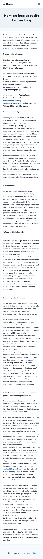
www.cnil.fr (30, 360)
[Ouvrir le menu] (39, 3)
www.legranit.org (9, 48)
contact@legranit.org (12, 100)
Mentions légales (29, 553)
